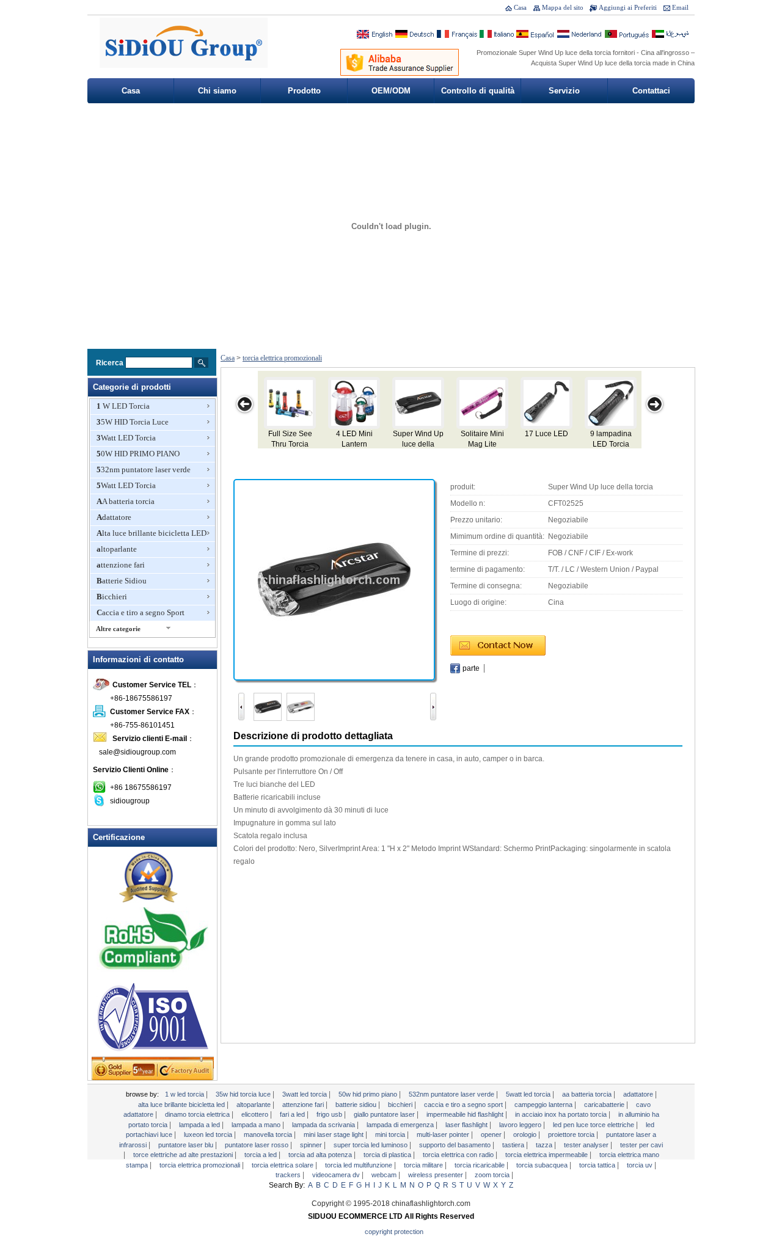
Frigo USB (330, 1114)
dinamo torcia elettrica (198, 1114)
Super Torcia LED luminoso (371, 1145)
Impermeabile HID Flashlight (465, 1114)
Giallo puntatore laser (385, 1114)
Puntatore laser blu (186, 1145)
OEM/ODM (391, 90)
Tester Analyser (587, 1145)
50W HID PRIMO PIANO (138, 453)
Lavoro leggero (521, 1124)
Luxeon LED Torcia (209, 1134)
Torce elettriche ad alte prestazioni (184, 1154)
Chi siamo (217, 90)
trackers (289, 1174)
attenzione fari (121, 564)
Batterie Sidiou (122, 580)
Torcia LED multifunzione (359, 1165)
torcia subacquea (542, 1165)
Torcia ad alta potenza (321, 1154)
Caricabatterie (605, 1104)
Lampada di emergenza (401, 1124)
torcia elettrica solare (283, 1165)
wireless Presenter (436, 1174)
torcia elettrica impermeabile (547, 1154)
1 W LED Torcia (123, 406)
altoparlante (117, 548)
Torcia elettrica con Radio (459, 1154)
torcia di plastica (388, 1154)
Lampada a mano (257, 1124)
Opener (492, 1134)
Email (680, 7)
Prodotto (304, 90)
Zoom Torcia (493, 1174)
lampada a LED (200, 1124)
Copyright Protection (394, 1231)
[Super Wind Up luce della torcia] (334, 579)
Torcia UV (640, 1165)
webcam (384, 1174)
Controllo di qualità (477, 90)
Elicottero (255, 1114)
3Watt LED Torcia (126, 437)
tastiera (514, 1145)
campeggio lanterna (544, 1104)
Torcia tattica (598, 1165)
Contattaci (651, 90)
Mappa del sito (562, 7)
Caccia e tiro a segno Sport (141, 612)
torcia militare (424, 1165)
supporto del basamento (455, 1145)
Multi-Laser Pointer (444, 1134)
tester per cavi (641, 1145)
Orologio (525, 1134)
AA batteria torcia (126, 501)
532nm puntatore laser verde (144, 469)
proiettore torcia (572, 1134)
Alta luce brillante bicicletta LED (151, 533)
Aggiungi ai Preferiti (628, 7)
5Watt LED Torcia (126, 485)
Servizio (564, 90)
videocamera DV (337, 1174)
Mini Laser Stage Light (334, 1134)
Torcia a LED (261, 1154)
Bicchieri (112, 596)
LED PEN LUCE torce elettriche (594, 1124)
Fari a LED (293, 1114)
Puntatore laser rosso (257, 1145)
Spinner (312, 1145)
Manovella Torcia (269, 1134)
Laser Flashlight (467, 1124)
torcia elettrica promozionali (282, 358)
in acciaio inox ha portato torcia (561, 1114)
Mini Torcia (391, 1134)
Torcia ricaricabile (480, 1165)
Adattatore (114, 517)
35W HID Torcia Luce (133, 421)
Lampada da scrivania (324, 1124)
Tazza (545, 1145)
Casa (520, 7)
